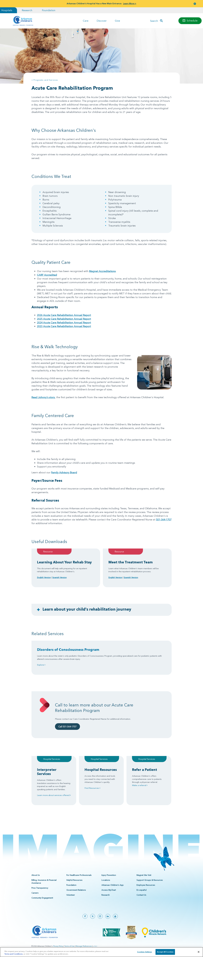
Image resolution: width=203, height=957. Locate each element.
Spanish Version (59, 577)
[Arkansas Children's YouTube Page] (115, 916)
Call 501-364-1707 (67, 726)
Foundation (48, 10)
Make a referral (139, 785)
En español (142, 890)
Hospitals (6, 10)
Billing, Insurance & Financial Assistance (43, 881)
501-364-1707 (164, 519)
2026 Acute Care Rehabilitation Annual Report (64, 315)
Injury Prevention (109, 875)
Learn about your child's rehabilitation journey (87, 609)
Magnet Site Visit (144, 875)
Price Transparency (39, 888)
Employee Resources (146, 885)
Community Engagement (42, 898)
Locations (106, 880)
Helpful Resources (74, 880)
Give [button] (117, 20)
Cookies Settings (144, 952)
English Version (44, 577)
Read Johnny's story (43, 397)
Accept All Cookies (165, 952)
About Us (35, 875)
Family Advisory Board (64, 472)
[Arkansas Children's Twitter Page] (92, 916)
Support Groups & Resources (150, 880)
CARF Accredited (47, 274)
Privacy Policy (58, 946)
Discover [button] (102, 20)
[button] (195, 3)
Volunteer (70, 895)
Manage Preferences (84, 946)
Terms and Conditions (13, 954)
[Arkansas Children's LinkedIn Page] (107, 916)
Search (154, 20)
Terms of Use (69, 946)
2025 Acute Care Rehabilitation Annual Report (64, 318)
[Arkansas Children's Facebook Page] (85, 916)
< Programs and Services (44, 80)
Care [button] (85, 20)
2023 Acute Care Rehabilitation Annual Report (64, 326)
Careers (35, 893)
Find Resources (92, 788)
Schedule (192, 20)
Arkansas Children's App (113, 885)
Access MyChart (109, 890)
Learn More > (129, 3)
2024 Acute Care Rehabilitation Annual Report (64, 322)
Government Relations (76, 890)
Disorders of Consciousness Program (68, 649)
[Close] (199, 952)
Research (27, 10)
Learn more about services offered (53, 795)
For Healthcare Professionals (79, 875)
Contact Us (141, 895)
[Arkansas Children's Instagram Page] (100, 916)
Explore (41, 664)
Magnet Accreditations (102, 271)
